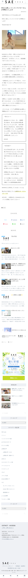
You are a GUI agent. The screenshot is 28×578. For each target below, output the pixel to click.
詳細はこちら (13, 378)
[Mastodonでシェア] (11, 454)
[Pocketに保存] (17, 459)
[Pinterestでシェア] (8, 463)
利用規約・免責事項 (20, 566)
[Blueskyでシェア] (17, 454)
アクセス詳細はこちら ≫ (8, 539)
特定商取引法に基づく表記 (14, 568)
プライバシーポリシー (7, 566)
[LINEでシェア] (23, 459)
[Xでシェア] (5, 454)
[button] (22, 224)
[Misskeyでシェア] (23, 454)
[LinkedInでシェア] (14, 463)
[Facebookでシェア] (5, 459)
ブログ (4, 207)
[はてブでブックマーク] (11, 459)
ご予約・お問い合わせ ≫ (8, 527)
